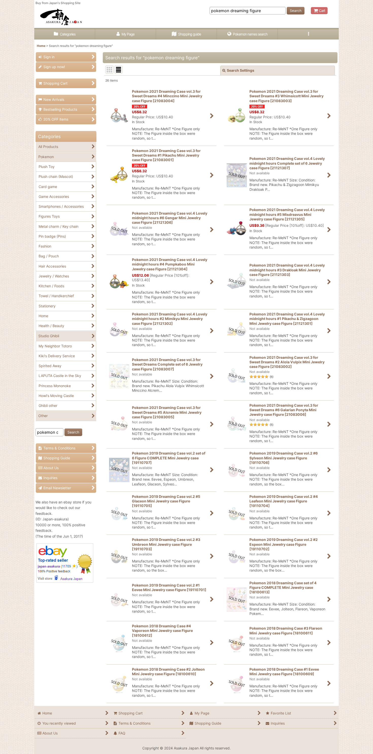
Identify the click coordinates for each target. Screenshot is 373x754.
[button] (308, 34)
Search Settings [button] (240, 70)
